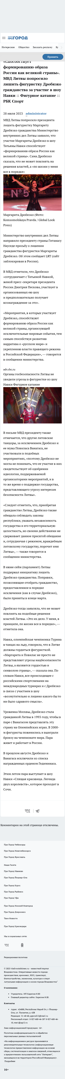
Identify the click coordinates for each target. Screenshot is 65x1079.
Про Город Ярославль (14, 857)
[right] (61, 47)
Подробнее (10, 1061)
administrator (36, 113)
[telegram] (38, 811)
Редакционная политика (15, 957)
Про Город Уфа (11, 898)
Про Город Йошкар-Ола (15, 877)
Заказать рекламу (42, 47)
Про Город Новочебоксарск (17, 851)
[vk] (28, 811)
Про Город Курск (12, 885)
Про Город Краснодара (15, 926)
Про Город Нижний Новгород (18, 905)
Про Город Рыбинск (13, 891)
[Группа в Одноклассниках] (22, 945)
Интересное (8, 47)
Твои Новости (11, 918)
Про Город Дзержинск (14, 912)
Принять (52, 56)
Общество (23, 47)
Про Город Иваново (13, 871)
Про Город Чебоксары (14, 844)
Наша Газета (10, 865)
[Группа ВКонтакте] (6, 945)
